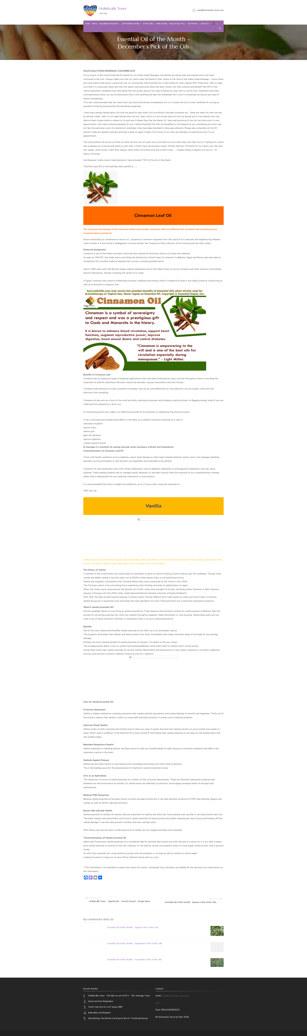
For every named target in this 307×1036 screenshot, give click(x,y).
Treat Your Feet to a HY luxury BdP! (105, 1006)
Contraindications (130, 24)
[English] (213, 24)
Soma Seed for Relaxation (100, 1001)
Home (87, 24)
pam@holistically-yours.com (210, 10)
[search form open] (219, 28)
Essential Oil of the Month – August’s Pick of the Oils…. (133, 927)
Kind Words (161, 24)
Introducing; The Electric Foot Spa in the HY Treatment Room (118, 1018)
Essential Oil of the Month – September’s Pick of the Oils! (134, 943)
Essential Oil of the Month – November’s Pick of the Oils (134, 959)
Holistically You (176, 24)
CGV (157, 1002)
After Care (148, 24)
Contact (205, 24)
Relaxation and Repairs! (99, 1012)
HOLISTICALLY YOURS (93, 70)
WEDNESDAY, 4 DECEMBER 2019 (119, 70)
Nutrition (192, 24)
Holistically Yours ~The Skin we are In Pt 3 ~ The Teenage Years (119, 995)
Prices (94, 24)
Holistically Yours (112, 8)
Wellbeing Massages (108, 24)
